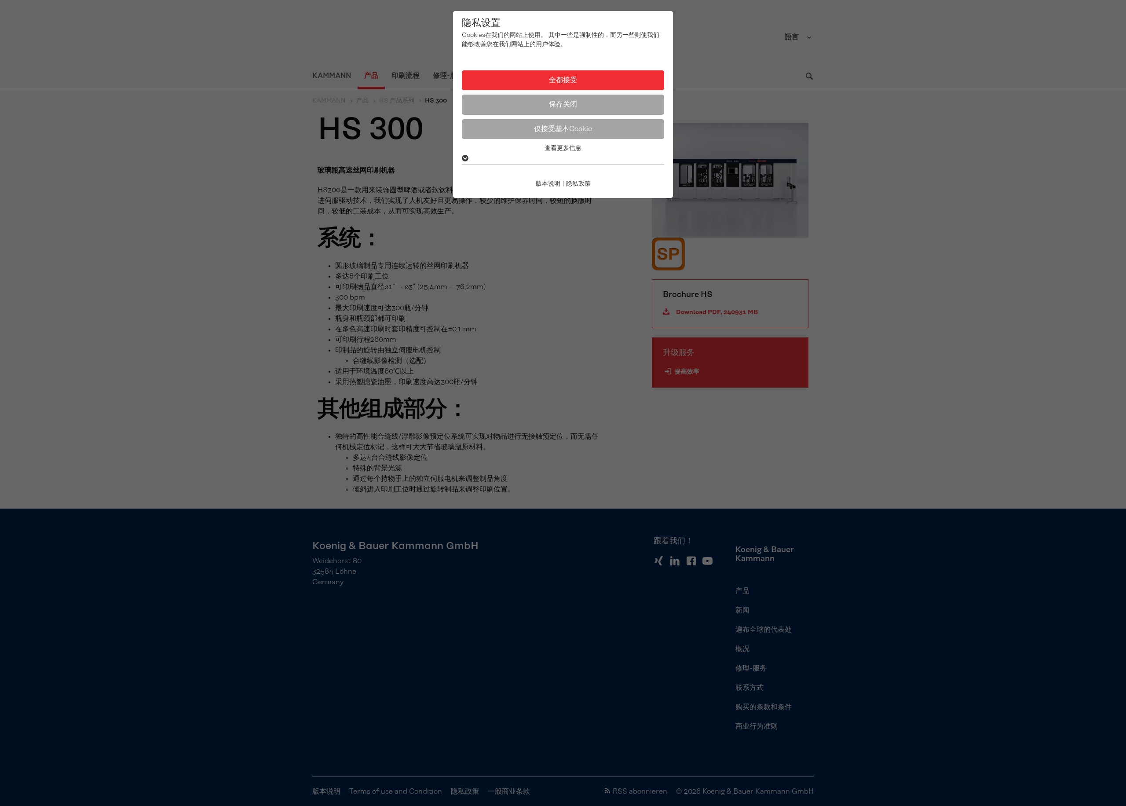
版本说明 (548, 184)
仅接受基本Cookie (563, 128)
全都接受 (563, 80)
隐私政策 (578, 184)
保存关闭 (563, 104)
